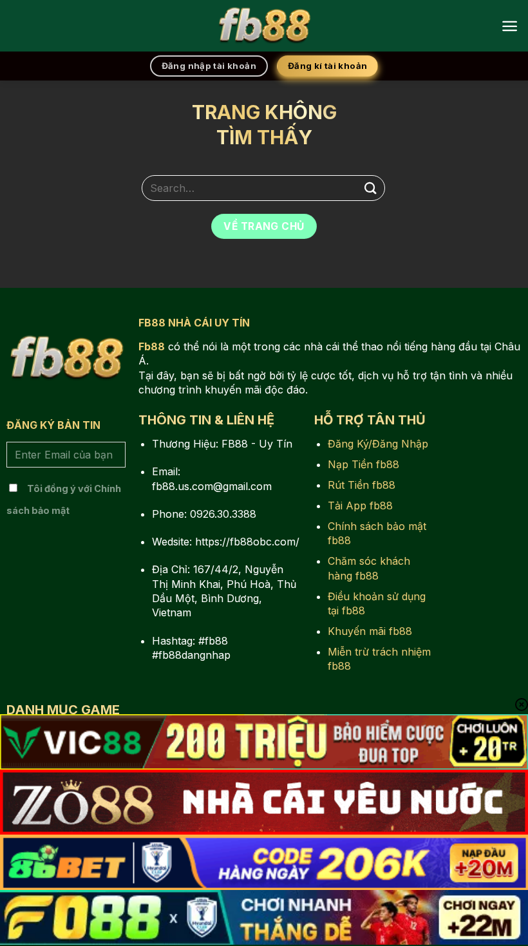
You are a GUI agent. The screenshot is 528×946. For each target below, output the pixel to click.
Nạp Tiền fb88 (363, 464)
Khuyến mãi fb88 (370, 631)
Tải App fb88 (360, 505)
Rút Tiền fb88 (361, 484)
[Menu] (509, 26)
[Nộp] (371, 187)
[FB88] (264, 26)
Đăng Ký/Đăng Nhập (378, 443)
